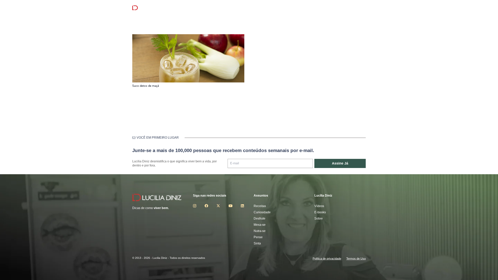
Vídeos (319, 206)
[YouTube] (230, 205)
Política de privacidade (327, 258)
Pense (258, 237)
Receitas (260, 206)
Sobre (318, 218)
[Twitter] (218, 205)
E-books (320, 212)
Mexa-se (260, 224)
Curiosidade (262, 212)
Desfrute (259, 218)
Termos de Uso (356, 258)
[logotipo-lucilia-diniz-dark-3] (148, 7)
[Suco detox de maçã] (188, 36)
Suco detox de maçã (145, 86)
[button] (363, 8)
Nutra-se (260, 231)
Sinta (257, 243)
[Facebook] (206, 205)
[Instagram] (194, 206)
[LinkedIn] (242, 205)
